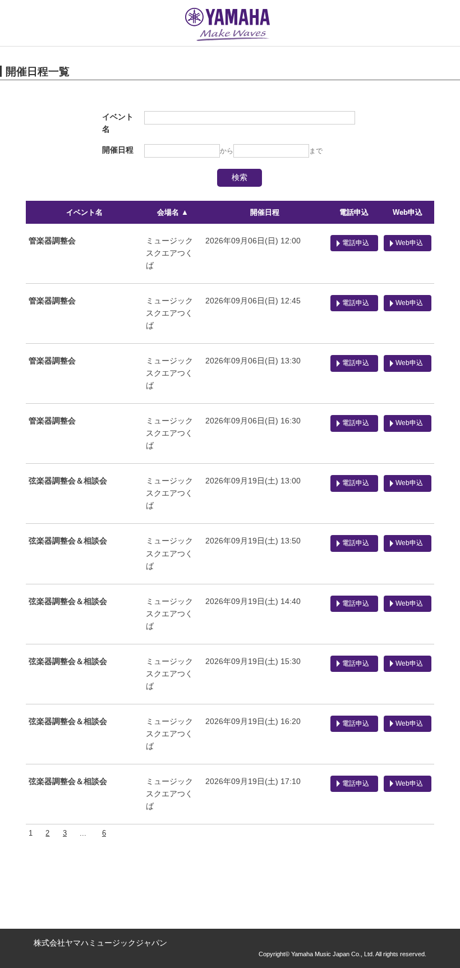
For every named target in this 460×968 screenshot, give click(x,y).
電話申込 (354, 212)
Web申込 (407, 212)
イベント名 (84, 212)
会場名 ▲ (172, 212)
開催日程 (264, 212)
